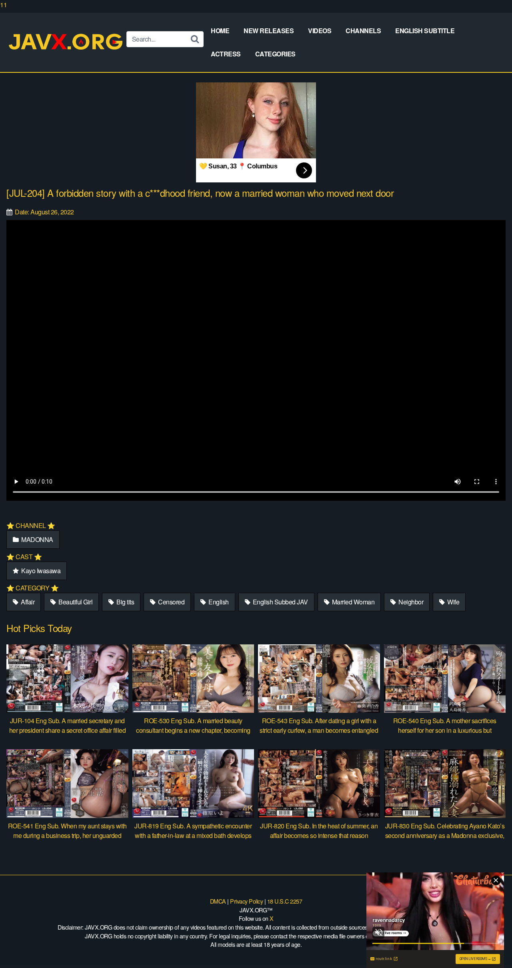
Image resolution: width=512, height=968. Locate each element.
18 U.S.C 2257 (284, 901)
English (218, 601)
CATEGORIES (275, 53)
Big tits (124, 601)
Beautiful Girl (75, 601)
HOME (220, 30)
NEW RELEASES (269, 30)
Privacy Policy (246, 901)
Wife (453, 601)
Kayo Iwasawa (40, 570)
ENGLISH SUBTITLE (424, 30)
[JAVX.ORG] (66, 42)
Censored (171, 601)
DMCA (218, 901)
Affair (27, 601)
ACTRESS (226, 53)
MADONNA (36, 539)
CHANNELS (363, 30)
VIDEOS (319, 30)
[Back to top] (490, 945)
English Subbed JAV (279, 601)
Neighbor (410, 601)
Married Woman (352, 601)
